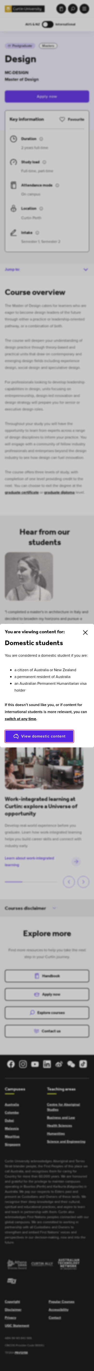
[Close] (85, 632)
